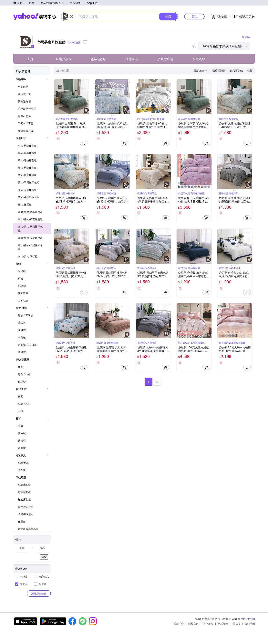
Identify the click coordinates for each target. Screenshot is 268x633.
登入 (194, 16)
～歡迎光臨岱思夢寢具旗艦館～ (222, 46)
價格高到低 (236, 70)
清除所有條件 (38, 593)
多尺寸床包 (165, 59)
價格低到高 (218, 70)
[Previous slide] (56, 97)
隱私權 (236, 623)
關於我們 (193, 623)
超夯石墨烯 (98, 59)
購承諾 (246, 37)
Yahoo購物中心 (34, 16)
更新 (251, 618)
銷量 (250, 70)
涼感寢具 (131, 59)
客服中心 (179, 623)
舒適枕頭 (199, 59)
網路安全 (223, 623)
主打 (30, 59)
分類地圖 (250, 623)
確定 (44, 557)
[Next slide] (86, 97)
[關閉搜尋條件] (71, 16)
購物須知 (208, 623)
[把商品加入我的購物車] (84, 143)
